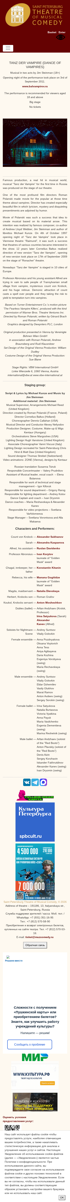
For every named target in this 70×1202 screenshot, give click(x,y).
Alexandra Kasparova (50, 542)
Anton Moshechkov (49, 602)
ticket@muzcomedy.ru (39, 937)
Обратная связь (35, 945)
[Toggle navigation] (8, 48)
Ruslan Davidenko (48, 548)
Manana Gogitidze (48, 577)
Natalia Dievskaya (48, 591)
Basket (52, 32)
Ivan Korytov (45, 554)
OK (62, 1197)
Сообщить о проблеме (29, 1044)
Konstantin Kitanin (49, 567)
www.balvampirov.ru (35, 86)
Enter (62, 32)
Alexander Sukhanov (50, 536)
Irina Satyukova (47, 616)
